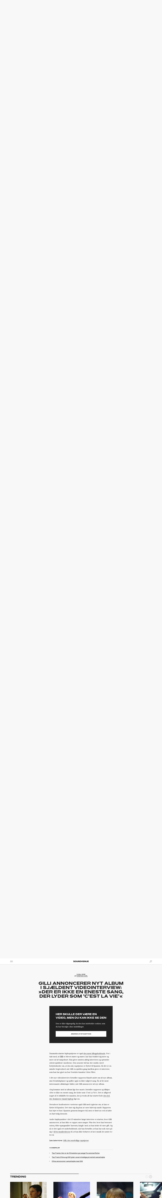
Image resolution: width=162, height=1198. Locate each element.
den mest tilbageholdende (94, 1053)
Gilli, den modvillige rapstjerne (76, 1140)
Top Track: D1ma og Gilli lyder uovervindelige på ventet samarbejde (78, 1157)
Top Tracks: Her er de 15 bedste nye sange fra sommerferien (76, 1153)
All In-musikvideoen (61, 1132)
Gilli (61, 1056)
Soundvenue (81, 961)
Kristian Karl (82, 976)
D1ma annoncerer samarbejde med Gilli (67, 1161)
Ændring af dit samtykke (81, 1034)
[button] (150, 1177)
